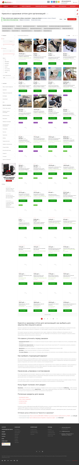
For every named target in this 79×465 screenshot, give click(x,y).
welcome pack (9, 18)
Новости (16, 435)
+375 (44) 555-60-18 (66, 1)
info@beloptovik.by (59, 2)
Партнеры (17, 442)
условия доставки (23, 401)
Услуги (3, 436)
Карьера (16, 440)
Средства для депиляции (36, 28)
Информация (33, 427)
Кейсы (61, 19)
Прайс (65, 19)
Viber (54, 2)
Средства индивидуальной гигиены (52, 28)
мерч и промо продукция (25, 399)
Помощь (50, 427)
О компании (17, 429)
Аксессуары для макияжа (8, 26)
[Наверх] (73, 419)
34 (53, 318)
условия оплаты (22, 403)
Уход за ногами (16, 30)
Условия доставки (51, 432)
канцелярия (27, 18)
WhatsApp (56, 2)
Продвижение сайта (6, 457)
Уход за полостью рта (26, 30)
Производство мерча (7, 429)
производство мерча (24, 397)
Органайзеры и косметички (21, 28)
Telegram (52, 2)
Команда (16, 437)
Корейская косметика (42, 26)
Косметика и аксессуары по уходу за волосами (60, 26)
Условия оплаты (33, 429)
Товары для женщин (67, 28)
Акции (3, 431)
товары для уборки (37, 18)
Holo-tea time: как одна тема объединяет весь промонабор (10, 196)
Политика (32, 434)
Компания (17, 427)
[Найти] (48, 2)
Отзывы (16, 439)
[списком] (75, 36)
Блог (3, 438)
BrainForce (75, 460)
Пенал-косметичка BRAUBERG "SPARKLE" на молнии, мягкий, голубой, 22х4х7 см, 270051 (50, 415)
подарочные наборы (19, 18)
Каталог (4, 427)
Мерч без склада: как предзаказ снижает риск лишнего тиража (10, 189)
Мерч (4, 18)
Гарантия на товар (34, 432)
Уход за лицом (6, 30)
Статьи (3, 184)
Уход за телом (47, 30)
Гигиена (19, 26)
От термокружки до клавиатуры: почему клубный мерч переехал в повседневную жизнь (10, 205)
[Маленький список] (67, 36)
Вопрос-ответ (50, 435)
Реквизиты (17, 434)
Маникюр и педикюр (7, 28)
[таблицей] (77, 36)
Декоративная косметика (29, 26)
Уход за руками (38, 30)
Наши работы (17, 432)
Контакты (49, 429)
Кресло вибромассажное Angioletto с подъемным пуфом (42, 417)
